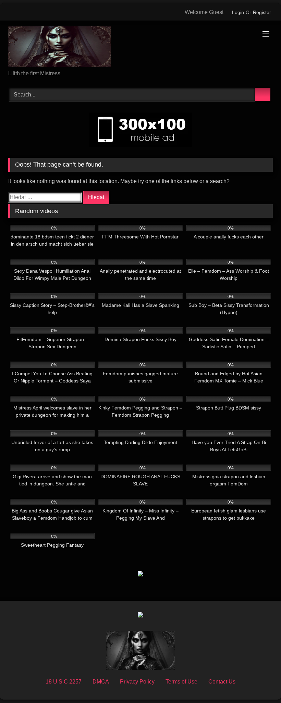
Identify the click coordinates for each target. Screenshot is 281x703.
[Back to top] (260, 682)
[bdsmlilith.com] (140, 47)
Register (262, 12)
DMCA (101, 682)
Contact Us (221, 682)
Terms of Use (181, 682)
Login (238, 12)
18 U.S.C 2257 (64, 682)
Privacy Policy (137, 682)
